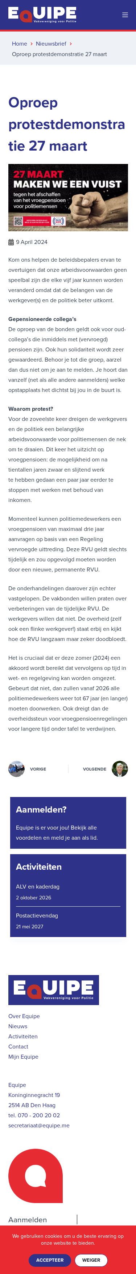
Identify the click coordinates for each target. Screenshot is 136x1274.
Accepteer (49, 1260)
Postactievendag (37, 915)
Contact (18, 1046)
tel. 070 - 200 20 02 (34, 1115)
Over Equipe (24, 1016)
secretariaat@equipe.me (39, 1125)
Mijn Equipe (23, 1056)
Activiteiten (39, 866)
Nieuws (17, 1026)
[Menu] (125, 15)
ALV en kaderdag (37, 886)
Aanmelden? (41, 809)
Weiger (91, 1260)
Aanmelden (27, 1219)
